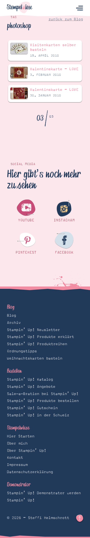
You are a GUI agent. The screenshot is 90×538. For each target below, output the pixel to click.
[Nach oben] (79, 518)
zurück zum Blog (65, 19)
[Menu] (79, 8)
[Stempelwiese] (19, 8)
